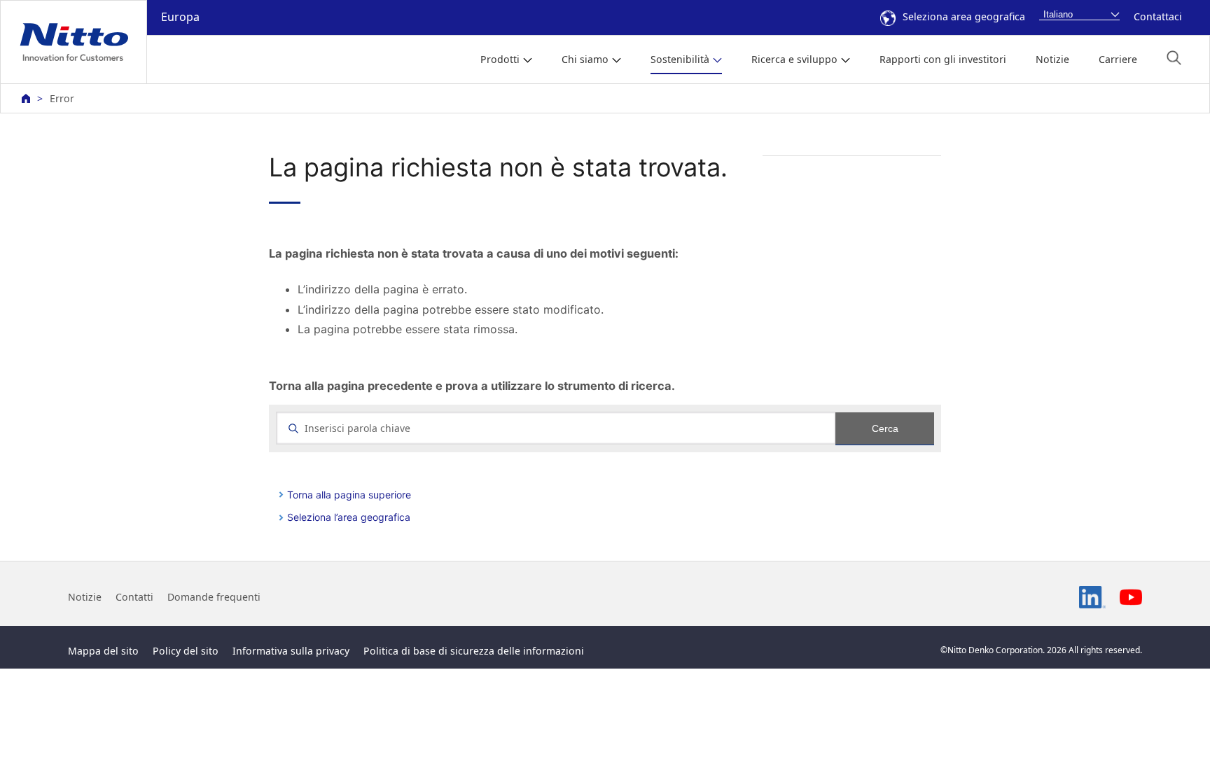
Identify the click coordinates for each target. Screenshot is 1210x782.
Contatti (134, 596)
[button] (1174, 57)
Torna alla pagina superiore (349, 495)
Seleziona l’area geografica (348, 517)
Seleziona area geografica (964, 16)
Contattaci (1158, 16)
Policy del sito (185, 650)
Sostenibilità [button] (680, 59)
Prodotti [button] (500, 59)
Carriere (1118, 59)
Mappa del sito (103, 650)
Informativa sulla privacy (290, 650)
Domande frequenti (213, 596)
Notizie (1052, 59)
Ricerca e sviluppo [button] (794, 59)
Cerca (885, 428)
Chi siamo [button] (585, 59)
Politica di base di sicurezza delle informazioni (473, 650)
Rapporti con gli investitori (942, 59)
